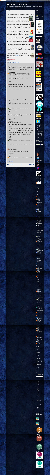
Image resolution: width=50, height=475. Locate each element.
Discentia (37, 349)
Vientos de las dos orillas (39, 361)
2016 (37, 387)
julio (37, 399)
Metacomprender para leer (39, 312)
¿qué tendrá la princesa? (39, 343)
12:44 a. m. (10, 111)
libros (15, 62)
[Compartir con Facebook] (9, 60)
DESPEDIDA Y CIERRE (39, 232)
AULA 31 (38, 209)
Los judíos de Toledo (39, 321)
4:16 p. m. (10, 105)
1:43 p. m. (10, 100)
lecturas (14, 62)
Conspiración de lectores (39, 241)
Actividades (38, 190)
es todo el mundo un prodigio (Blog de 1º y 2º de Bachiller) (39, 133)
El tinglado (38, 354)
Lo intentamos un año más (39, 337)
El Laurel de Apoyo (39, 265)
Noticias (37, 193)
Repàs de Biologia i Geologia (39, 360)
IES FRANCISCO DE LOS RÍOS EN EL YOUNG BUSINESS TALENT (40, 318)
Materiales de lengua (39, 364)
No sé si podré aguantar (40, 154)
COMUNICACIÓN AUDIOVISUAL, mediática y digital (39, 237)
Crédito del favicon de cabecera (11, 470)
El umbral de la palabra (39, 268)
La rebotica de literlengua (39, 285)
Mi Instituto (38, 137)
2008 (37, 394)
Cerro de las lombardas (39, 223)
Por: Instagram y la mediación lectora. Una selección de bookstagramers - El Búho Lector (40, 230)
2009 (37, 393)
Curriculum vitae (38, 12)
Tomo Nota (38, 330)
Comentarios (38, 183)
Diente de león (38, 249)
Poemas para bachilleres (40, 160)
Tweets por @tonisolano (38, 178)
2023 (37, 381)
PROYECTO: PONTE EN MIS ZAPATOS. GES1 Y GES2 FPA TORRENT (39, 269)
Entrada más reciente (10, 164)
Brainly (37, 366)
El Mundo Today (38, 369)
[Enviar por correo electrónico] (7, 60)
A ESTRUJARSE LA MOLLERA (39, 272)
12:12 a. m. (10, 81)
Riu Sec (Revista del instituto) (39, 136)
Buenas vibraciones (38, 348)
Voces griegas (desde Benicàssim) (39, 336)
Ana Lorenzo (10, 121)
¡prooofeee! (38, 341)
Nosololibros (38, 317)
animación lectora (11, 62)
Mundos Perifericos (38, 358)
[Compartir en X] (8, 60)
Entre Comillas (38, 276)
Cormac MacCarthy (17, 55)
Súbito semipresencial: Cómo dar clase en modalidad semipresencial (39, 261)
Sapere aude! (38, 328)
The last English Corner (39, 217)
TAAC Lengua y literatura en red (40, 126)
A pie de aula (38, 196)
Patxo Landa (10, 102)
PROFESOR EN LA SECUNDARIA (39, 326)
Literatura (37, 191)
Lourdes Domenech (11, 72)
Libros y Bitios (38, 299)
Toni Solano (10, 139)
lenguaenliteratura (39, 291)
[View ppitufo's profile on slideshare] (40, 180)
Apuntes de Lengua (39, 207)
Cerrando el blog (38, 258)
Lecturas (37, 187)
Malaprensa (38, 357)
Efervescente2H (38, 352)
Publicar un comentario (10, 161)
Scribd (39, 180)
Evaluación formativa (39, 256)
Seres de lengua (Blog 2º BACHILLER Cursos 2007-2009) (40, 134)
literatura (18, 62)
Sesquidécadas (38, 188)
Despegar (38, 281)
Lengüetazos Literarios (39, 293)
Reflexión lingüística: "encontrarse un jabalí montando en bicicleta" (40, 250)
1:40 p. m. (10, 154)
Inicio (21, 164)
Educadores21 (38, 351)
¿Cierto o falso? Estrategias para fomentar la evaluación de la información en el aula (40, 305)
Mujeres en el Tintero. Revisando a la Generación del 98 (40, 287)
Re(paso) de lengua (17, 4)
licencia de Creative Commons (39, 141)
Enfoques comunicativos (39, 125)
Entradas (38, 182)
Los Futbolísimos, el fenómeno (39, 308)
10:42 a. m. (10, 119)
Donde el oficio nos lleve (39, 400)
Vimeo (42, 374)
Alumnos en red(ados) (39, 204)
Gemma (10, 83)
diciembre (38, 395)
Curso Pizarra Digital (39, 128)
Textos (37, 194)
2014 (37, 389)
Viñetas (38, 401)
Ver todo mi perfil (37, 18)
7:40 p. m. (10, 70)
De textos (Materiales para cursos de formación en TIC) (39, 135)
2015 (37, 388)
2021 (37, 383)
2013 (37, 390)
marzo (38, 408)
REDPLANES (38, 279)
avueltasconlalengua (39, 211)
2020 (37, 384)
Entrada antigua (31, 164)
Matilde (10, 113)
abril (37, 407)
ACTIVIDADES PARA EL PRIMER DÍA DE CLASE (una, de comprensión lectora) (39, 295)
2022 (37, 382)
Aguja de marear (38, 199)
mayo (38, 406)
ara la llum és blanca (39, 302)
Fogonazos (38, 355)
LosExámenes (38, 367)
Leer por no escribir (10, 11)
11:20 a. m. (10, 137)
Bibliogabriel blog (39, 216)
